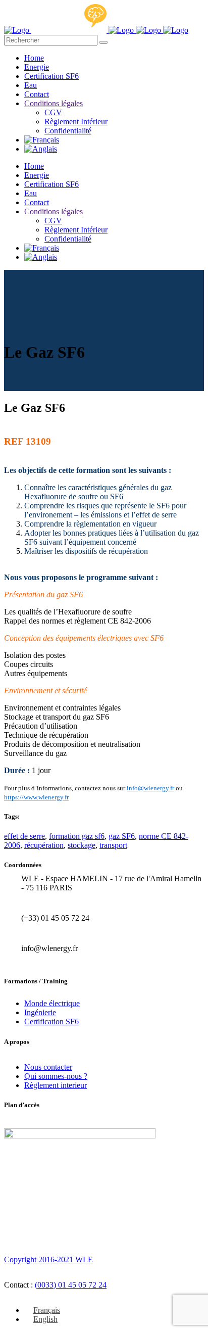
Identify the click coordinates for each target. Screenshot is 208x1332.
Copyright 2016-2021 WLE (48, 1259)
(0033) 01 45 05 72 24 (71, 1284)
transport (113, 845)
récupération (44, 845)
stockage (81, 845)
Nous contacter (48, 1067)
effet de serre (24, 836)
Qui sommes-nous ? (55, 1076)
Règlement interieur (55, 1085)
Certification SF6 (51, 1021)
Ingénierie (40, 1012)
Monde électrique (52, 1003)
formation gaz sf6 (77, 836)
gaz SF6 (122, 836)
